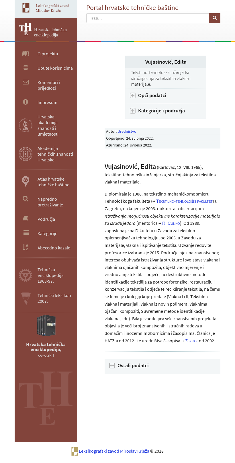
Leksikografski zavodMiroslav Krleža (52, 8)
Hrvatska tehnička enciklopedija (50, 32)
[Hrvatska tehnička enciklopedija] (23, 33)
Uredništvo (126, 131)
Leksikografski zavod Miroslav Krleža (114, 451)
